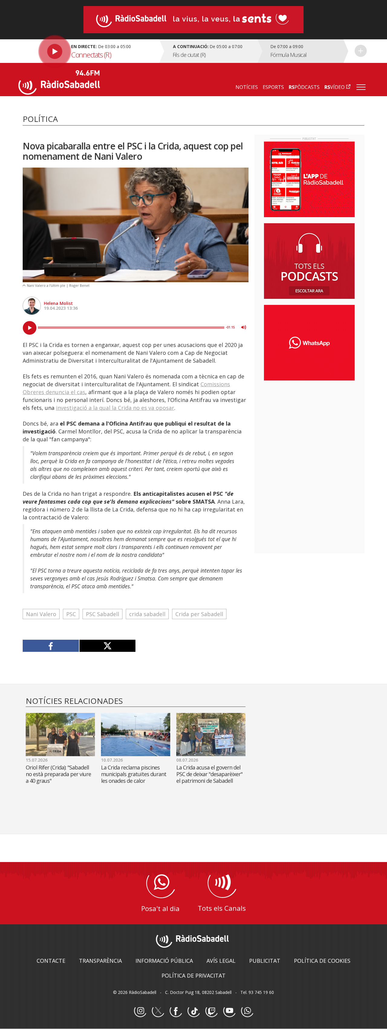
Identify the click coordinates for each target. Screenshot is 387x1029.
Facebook (176, 1011)
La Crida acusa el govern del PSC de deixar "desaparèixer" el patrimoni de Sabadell (209, 774)
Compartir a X (107, 646)
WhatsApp (247, 1011)
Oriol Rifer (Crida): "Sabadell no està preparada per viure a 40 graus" (58, 774)
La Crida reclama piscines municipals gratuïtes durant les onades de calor (133, 774)
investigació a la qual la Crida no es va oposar (115, 407)
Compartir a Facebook (51, 646)
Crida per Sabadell (199, 614)
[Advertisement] (309, 424)
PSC (71, 614)
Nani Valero (41, 614)
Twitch (211, 1011)
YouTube (229, 1011)
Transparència (100, 960)
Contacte (51, 960)
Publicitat (264, 960)
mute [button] (244, 327)
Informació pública (164, 960)
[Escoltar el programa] (88, 51)
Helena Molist (58, 303)
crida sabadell (147, 614)
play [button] (30, 328)
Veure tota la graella (361, 51)
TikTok (193, 1011)
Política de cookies (322, 960)
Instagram (140, 1011)
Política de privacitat (193, 975)
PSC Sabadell (102, 614)
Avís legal (221, 960)
